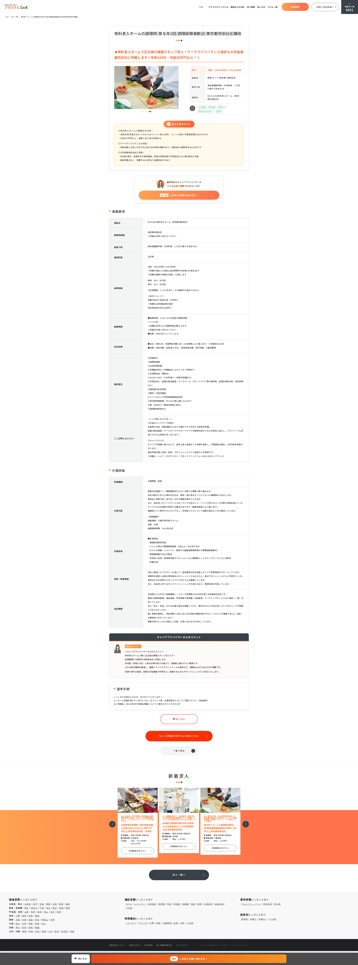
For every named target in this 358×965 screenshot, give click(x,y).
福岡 (24, 931)
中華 (152, 923)
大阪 (18, 920)
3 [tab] (150, 111)
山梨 (26, 912)
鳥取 (31, 924)
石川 (52, 912)
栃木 (55, 908)
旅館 (193, 904)
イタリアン (131, 923)
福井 (59, 912)
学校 (169, 904)
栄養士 (253, 919)
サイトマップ (182, 945)
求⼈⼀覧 (14, 17)
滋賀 (31, 920)
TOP (201, 7)
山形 (55, 904)
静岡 (24, 916)
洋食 (182, 923)
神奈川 (34, 908)
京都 (24, 920)
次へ (244, 822)
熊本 (57, 931)
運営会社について (117, 945)
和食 (158, 923)
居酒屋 (177, 904)
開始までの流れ (238, 7)
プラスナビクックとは (218, 7)
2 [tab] (146, 111)
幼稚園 (185, 904)
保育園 (161, 904)
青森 (48, 904)
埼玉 (48, 908)
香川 (18, 927)
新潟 (39, 912)
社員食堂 (208, 904)
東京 (26, 908)
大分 (50, 931)
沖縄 (72, 931)
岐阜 (31, 916)
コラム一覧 (273, 7)
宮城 (42, 904)
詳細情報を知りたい (137, 846)
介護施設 (152, 904)
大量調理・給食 (170, 923)
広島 (24, 924)
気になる (261, 7)
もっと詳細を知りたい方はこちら (179, 736)
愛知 (37, 916)
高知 (24, 927)
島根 (37, 924)
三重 (18, 916)
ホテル (129, 904)
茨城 (61, 908)
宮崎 (31, 931)
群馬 (68, 908)
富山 (46, 912)
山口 (44, 924)
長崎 (44, 931)
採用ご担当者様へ (325, 7)
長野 (33, 912)
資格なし (263, 919)
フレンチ (143, 923)
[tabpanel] (146, 83)
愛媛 (37, 927)
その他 (129, 908)
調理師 (244, 919)
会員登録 (295, 6)
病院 (199, 904)
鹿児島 (64, 931)
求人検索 (251, 7)
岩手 (35, 904)
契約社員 (267, 904)
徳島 (31, 927)
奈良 (37, 920)
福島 (68, 904)
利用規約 (149, 945)
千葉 (42, 908)
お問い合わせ (135, 945)
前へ (110, 822)
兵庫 (52, 920)
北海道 (27, 904)
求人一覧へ (179, 874)
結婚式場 (219, 904)
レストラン (139, 904)
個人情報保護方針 (164, 945)
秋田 (61, 904)
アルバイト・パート (251, 904)
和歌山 (45, 920)
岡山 (18, 924)
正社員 (277, 904)
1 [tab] (142, 111)
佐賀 (37, 931)
